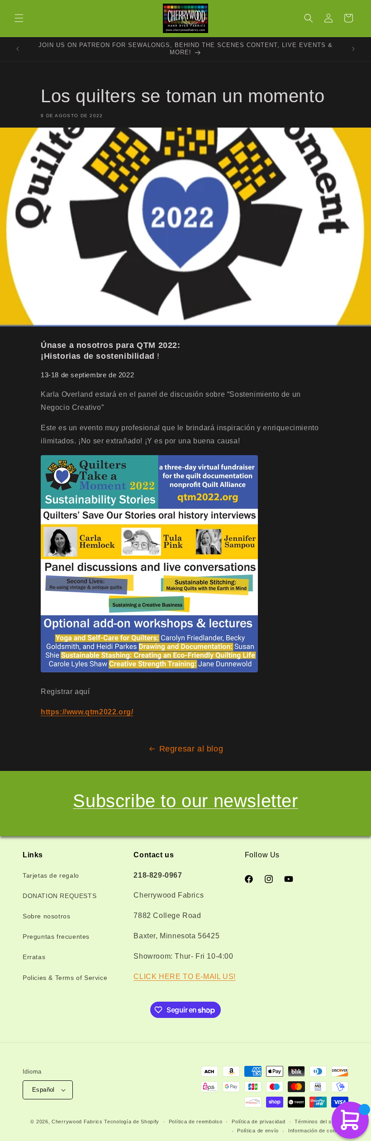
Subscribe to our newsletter (185, 801)
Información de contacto (318, 1130)
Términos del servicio (321, 1121)
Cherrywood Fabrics (77, 1121)
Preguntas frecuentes (56, 936)
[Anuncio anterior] (18, 49)
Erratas (34, 956)
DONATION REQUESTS (59, 895)
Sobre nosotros (46, 916)
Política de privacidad (258, 1121)
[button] (19, 18)
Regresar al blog (191, 748)
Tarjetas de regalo (51, 875)
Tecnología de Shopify (131, 1121)
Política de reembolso (196, 1121)
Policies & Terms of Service (65, 977)
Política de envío (258, 1130)
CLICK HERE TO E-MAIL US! (184, 976)
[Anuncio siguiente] (353, 49)
